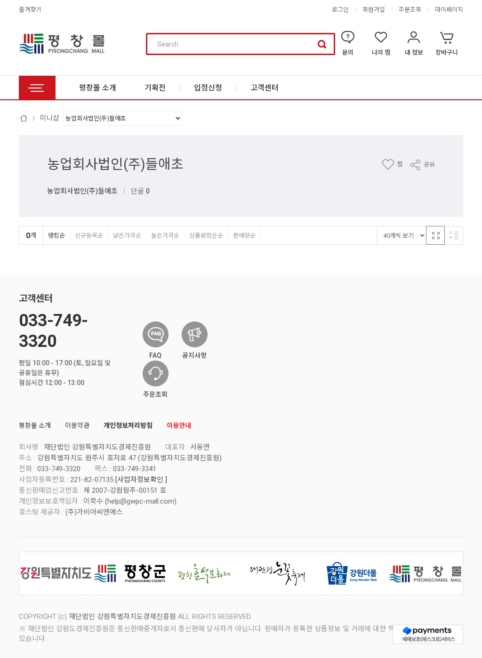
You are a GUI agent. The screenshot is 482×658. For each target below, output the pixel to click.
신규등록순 (89, 235)
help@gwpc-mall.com (140, 501)
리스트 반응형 (453, 235)
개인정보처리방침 (128, 425)
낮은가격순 (127, 235)
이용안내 (179, 425)
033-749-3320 (53, 331)
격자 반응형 (435, 235)
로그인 (340, 9)
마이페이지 (449, 9)
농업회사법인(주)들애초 (115, 164)
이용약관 (77, 425)
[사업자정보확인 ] (141, 479)
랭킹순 (56, 235)
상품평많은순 (206, 235)
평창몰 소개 (35, 425)
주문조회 (410, 9)
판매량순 (244, 235)
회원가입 (373, 9)
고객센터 (36, 298)
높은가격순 (165, 235)
